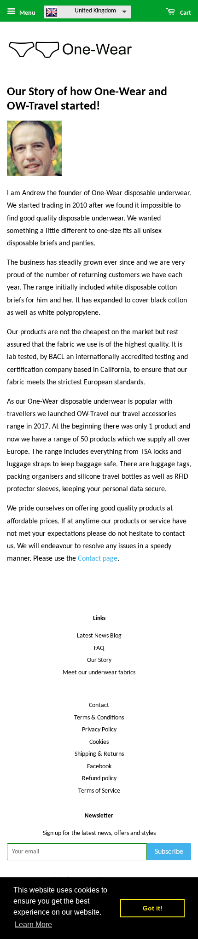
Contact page (97, 558)
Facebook (99, 767)
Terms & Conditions (99, 718)
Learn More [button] (33, 924)
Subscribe (169, 852)
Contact (99, 705)
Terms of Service (99, 791)
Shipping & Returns (99, 754)
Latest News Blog (99, 636)
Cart (185, 13)
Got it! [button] (153, 908)
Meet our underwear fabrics (99, 673)
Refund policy (99, 779)
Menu (26, 13)
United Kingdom (95, 10)
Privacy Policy (99, 730)
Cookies (99, 742)
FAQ (99, 648)
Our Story (99, 660)
